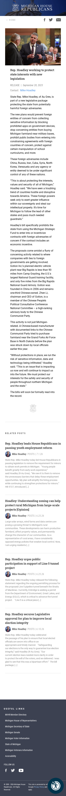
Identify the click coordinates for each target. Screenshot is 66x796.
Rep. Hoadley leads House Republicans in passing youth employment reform (33, 446)
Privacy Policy (39, 787)
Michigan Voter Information (17, 738)
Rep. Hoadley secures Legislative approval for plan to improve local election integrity (28, 618)
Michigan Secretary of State (17, 726)
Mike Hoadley (28, 90)
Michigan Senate (12, 732)
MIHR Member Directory (15, 714)
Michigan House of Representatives (21, 720)
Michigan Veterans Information (19, 750)
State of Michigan (13, 744)
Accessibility (10, 756)
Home (12, 20)
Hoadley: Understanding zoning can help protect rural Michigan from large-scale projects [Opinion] (33, 505)
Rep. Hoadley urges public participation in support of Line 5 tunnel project (32, 563)
